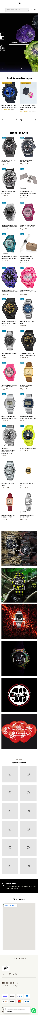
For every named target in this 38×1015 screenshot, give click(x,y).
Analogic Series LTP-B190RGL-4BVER (8, 516)
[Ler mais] (19, 548)
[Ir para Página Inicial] (19, 4)
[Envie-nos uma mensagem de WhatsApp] (33, 1010)
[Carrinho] (35, 9)
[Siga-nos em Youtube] (16, 974)
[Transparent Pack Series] (19, 42)
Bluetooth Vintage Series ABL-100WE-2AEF (28, 418)
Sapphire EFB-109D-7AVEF (8, 484)
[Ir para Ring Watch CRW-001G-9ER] (28, 471)
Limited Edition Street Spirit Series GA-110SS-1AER (28, 107)
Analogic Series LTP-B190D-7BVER (27, 516)
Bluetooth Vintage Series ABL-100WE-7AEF (9, 418)
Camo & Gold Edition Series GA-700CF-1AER (8, 323)
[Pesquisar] (27, 10)
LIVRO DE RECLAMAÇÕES (11, 986)
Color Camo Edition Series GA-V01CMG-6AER (9, 291)
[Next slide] (34, 68)
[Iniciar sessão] (32, 9)
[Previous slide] (3, 68)
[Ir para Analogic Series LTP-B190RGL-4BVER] (9, 502)
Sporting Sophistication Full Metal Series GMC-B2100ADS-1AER (8, 451)
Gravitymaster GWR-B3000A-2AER (27, 161)
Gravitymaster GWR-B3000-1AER (8, 193)
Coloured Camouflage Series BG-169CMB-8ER (9, 226)
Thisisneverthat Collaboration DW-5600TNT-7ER (26, 258)
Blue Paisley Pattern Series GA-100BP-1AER (9, 106)
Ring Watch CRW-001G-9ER (28, 484)
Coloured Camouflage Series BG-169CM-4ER (27, 226)
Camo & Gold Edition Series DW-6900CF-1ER (27, 354)
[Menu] (2, 9)
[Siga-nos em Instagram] (10, 974)
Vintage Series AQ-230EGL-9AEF (26, 386)
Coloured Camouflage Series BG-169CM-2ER (9, 258)
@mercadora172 (19, 762)
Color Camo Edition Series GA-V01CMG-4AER (28, 291)
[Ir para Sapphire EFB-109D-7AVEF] (9, 471)
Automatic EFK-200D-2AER (27, 323)
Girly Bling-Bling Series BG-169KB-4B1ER (9, 386)
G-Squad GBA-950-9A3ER (28, 448)
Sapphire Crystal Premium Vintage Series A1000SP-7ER (28, 193)
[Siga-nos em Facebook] (13, 974)
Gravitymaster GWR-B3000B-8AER (8, 161)
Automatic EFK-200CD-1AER (9, 354)
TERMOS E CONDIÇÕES (10, 983)
